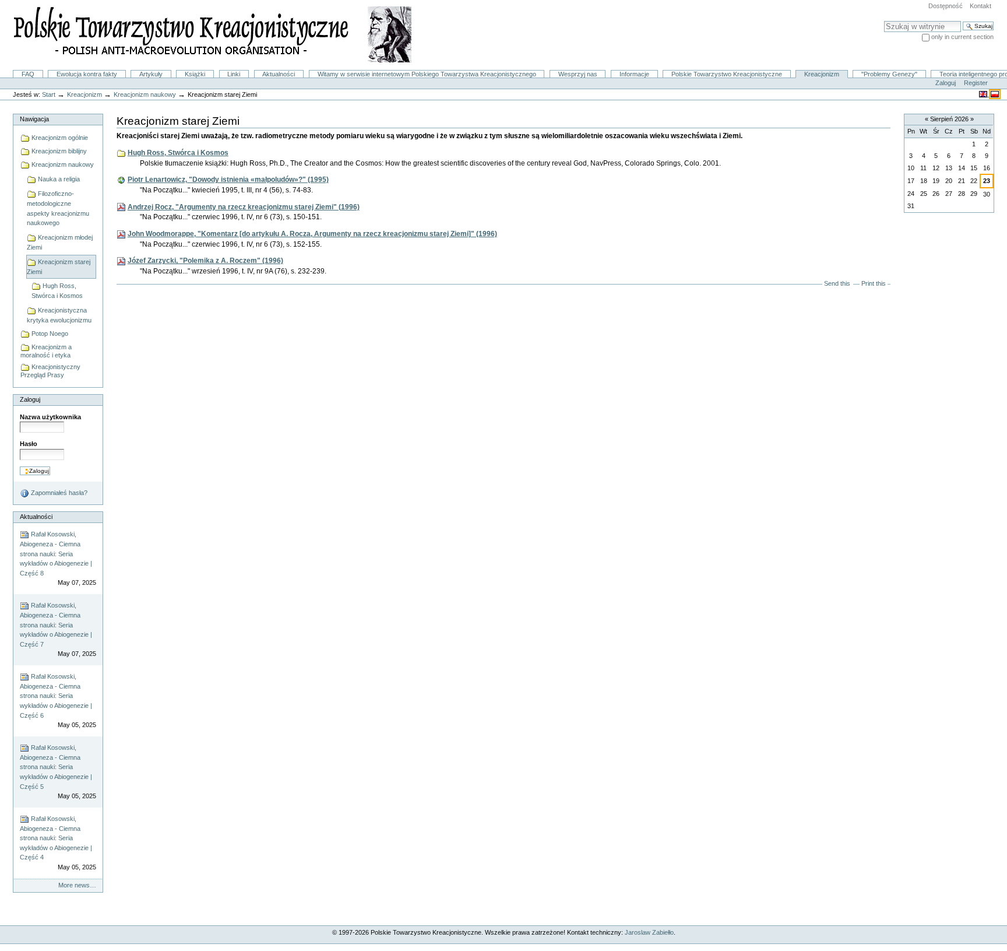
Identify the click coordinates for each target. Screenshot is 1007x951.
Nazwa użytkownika (50, 416)
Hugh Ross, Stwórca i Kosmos (57, 290)
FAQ (28, 74)
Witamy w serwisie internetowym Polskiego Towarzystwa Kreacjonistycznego (427, 74)
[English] (984, 93)
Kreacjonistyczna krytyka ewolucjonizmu (59, 315)
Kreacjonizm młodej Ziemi (60, 242)
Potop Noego (49, 333)
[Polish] (995, 93)
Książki (195, 74)
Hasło (28, 443)
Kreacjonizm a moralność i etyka (46, 351)
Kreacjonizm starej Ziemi (58, 266)
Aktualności (278, 74)
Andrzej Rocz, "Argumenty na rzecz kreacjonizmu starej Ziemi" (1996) (244, 207)
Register (976, 82)
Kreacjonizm (821, 74)
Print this (873, 283)
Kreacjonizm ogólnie (59, 137)
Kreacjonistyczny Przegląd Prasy (50, 370)
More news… (77, 885)
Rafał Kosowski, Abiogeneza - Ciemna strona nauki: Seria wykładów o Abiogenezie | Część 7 (58, 629)
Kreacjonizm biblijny (58, 151)
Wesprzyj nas (577, 74)
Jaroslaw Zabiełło (649, 932)
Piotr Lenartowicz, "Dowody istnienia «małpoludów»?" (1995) (228, 180)
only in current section (962, 36)
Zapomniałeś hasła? (58, 492)
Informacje (634, 74)
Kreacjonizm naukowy (145, 94)
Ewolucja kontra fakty (87, 74)
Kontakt (980, 5)
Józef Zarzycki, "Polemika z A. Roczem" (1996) (205, 261)
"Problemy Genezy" (889, 74)
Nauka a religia (58, 179)
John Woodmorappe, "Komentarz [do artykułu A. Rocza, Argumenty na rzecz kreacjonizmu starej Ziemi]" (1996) (312, 234)
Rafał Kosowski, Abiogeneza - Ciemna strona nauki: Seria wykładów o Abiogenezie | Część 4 (58, 843)
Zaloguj (945, 82)
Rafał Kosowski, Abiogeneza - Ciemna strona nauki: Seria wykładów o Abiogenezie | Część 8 (58, 558)
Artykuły (151, 74)
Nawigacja (34, 118)
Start (48, 94)
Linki (233, 74)
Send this (837, 283)
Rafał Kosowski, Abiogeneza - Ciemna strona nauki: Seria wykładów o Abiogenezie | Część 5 (58, 771)
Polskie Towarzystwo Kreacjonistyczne (726, 74)
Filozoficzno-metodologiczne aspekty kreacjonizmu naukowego (58, 208)
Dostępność (945, 5)
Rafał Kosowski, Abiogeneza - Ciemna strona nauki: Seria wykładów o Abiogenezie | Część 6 (58, 700)
